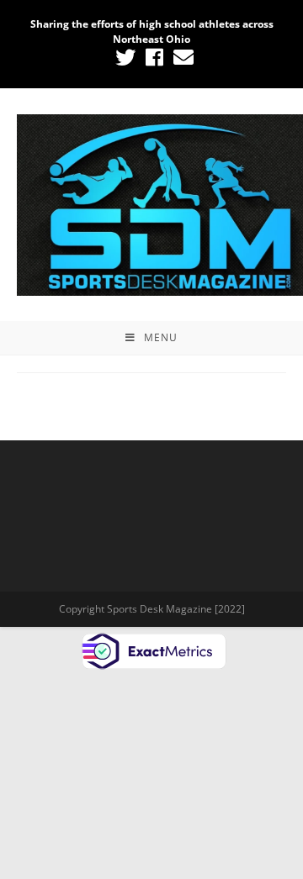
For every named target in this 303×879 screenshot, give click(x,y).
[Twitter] (125, 57)
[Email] (181, 57)
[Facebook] (154, 57)
